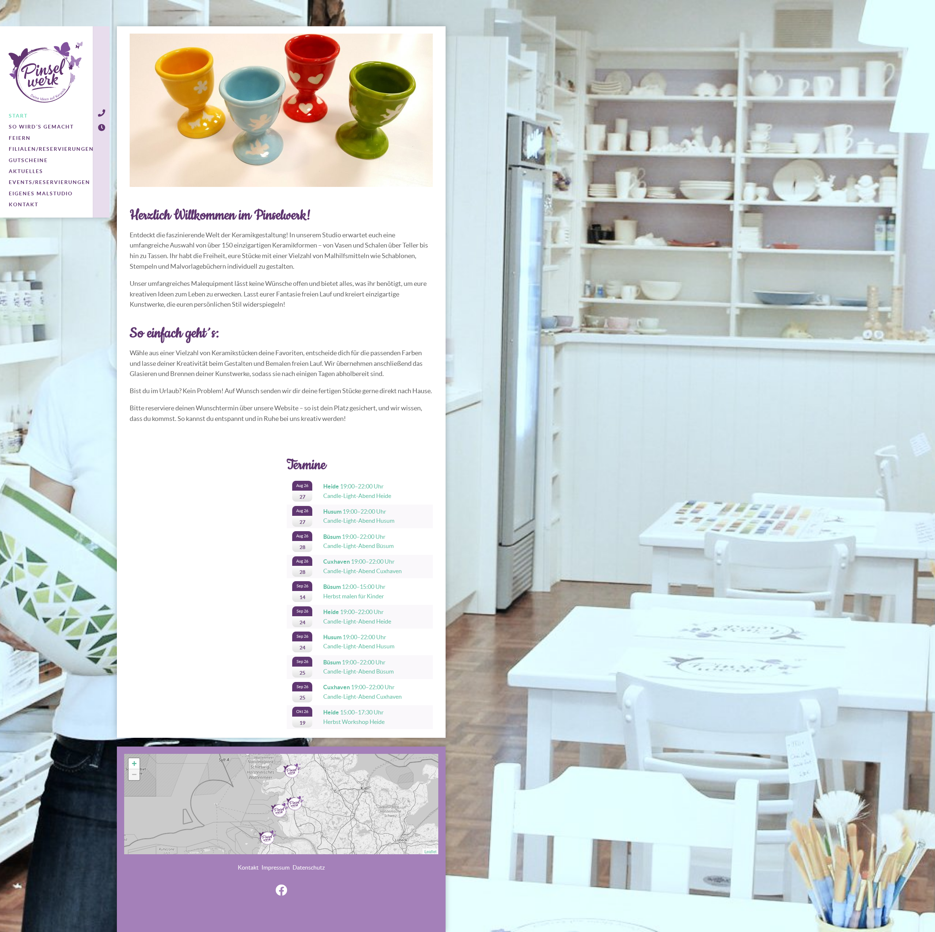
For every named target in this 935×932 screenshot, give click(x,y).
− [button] (134, 774)
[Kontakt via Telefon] (101, 113)
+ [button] (134, 763)
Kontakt (248, 867)
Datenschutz (309, 867)
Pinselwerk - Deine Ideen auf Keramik (45, 72)
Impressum (276, 867)
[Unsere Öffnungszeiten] (101, 128)
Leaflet (430, 851)
